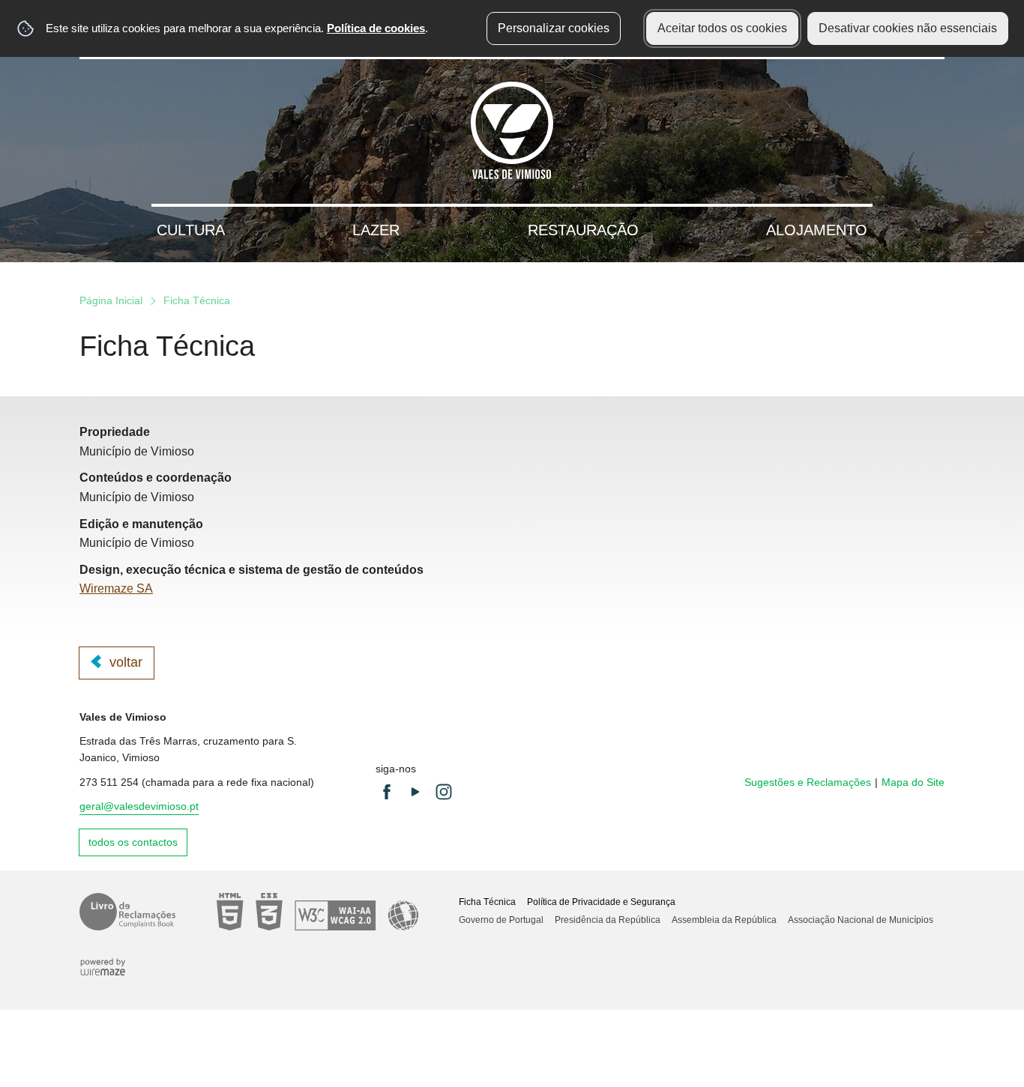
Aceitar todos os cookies (722, 28)
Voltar (125, 662)
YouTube (415, 792)
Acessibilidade (317, 911)
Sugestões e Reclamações (807, 782)
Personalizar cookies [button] (553, 28)
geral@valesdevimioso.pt (139, 806)
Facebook (387, 792)
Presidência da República (607, 920)
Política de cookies (376, 28)
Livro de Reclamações (127, 911)
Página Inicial (110, 300)
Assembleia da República (724, 920)
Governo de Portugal (501, 920)
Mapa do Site (913, 782)
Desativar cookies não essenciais (908, 28)
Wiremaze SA (116, 588)
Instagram (444, 792)
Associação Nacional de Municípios (860, 920)
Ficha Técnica (487, 902)
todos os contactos (133, 842)
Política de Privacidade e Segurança (601, 902)
